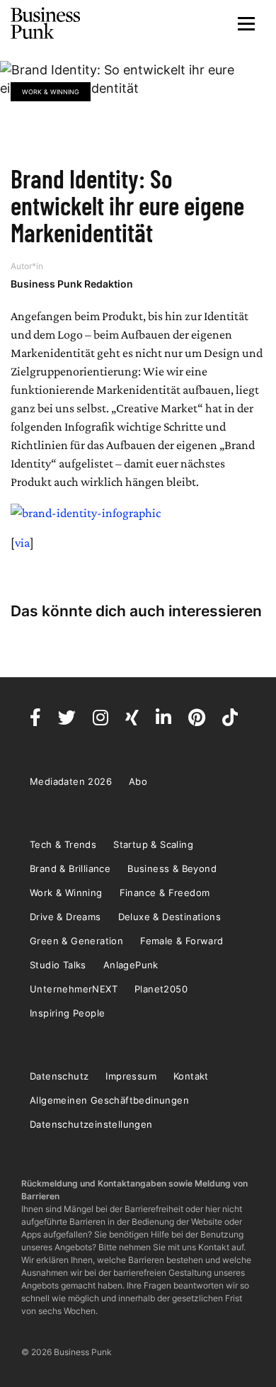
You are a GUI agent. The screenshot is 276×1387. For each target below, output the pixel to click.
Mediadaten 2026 (71, 781)
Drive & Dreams (65, 916)
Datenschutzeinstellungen (91, 1124)
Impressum (130, 1076)
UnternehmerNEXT (73, 989)
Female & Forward (181, 940)
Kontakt (191, 1076)
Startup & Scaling (153, 844)
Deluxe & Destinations (169, 916)
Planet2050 (161, 989)
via (22, 543)
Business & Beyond (172, 868)
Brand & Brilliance (70, 868)
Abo (138, 781)
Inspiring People (67, 1013)
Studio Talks (58, 964)
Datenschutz (59, 1076)
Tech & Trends (63, 844)
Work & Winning (50, 92)
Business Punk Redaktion (72, 284)
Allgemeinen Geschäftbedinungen (109, 1100)
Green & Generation (76, 940)
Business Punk (46, 23)
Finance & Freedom (165, 892)
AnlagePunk (131, 964)
